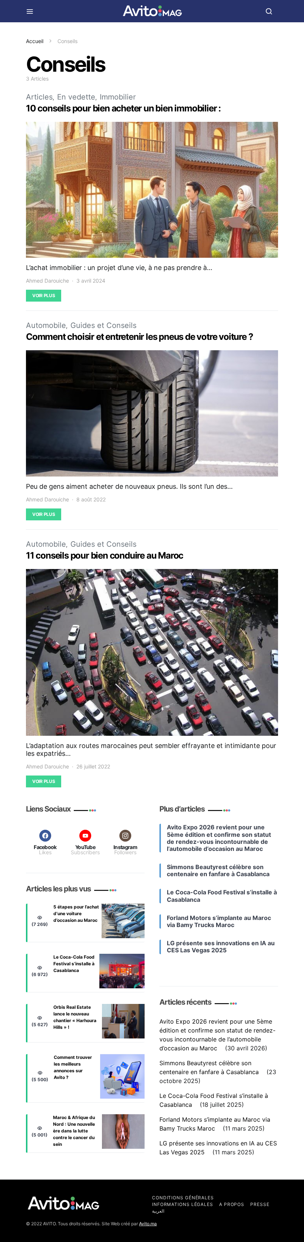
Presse (259, 1204)
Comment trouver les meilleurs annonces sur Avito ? (73, 1067)
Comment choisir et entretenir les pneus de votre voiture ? (139, 336)
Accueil (34, 41)
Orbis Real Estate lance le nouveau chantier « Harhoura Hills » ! (74, 1017)
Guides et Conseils (103, 325)
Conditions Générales (183, 1197)
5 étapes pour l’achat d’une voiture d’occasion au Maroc (76, 913)
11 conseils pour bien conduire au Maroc (104, 555)
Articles (39, 96)
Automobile (46, 325)
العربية (158, 1211)
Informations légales (182, 1204)
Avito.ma (148, 1223)
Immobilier (118, 96)
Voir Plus (43, 295)
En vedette (76, 96)
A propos (231, 1204)
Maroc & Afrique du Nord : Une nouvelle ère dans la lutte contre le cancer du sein (74, 1131)
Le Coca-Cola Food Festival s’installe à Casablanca (74, 963)
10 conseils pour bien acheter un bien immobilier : (123, 108)
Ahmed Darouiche (47, 280)
